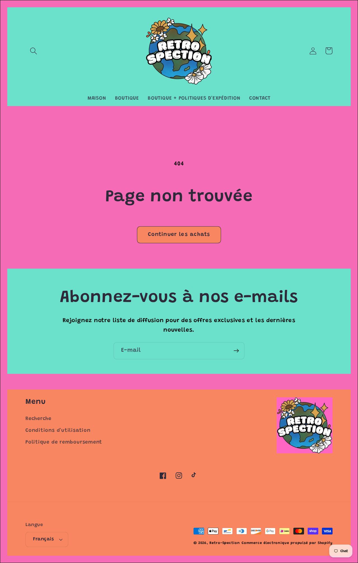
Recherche (38, 418)
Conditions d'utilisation (58, 430)
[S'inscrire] (236, 350)
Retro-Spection (224, 543)
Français (43, 539)
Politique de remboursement (63, 442)
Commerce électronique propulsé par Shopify (287, 543)
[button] (33, 51)
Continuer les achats (179, 234)
